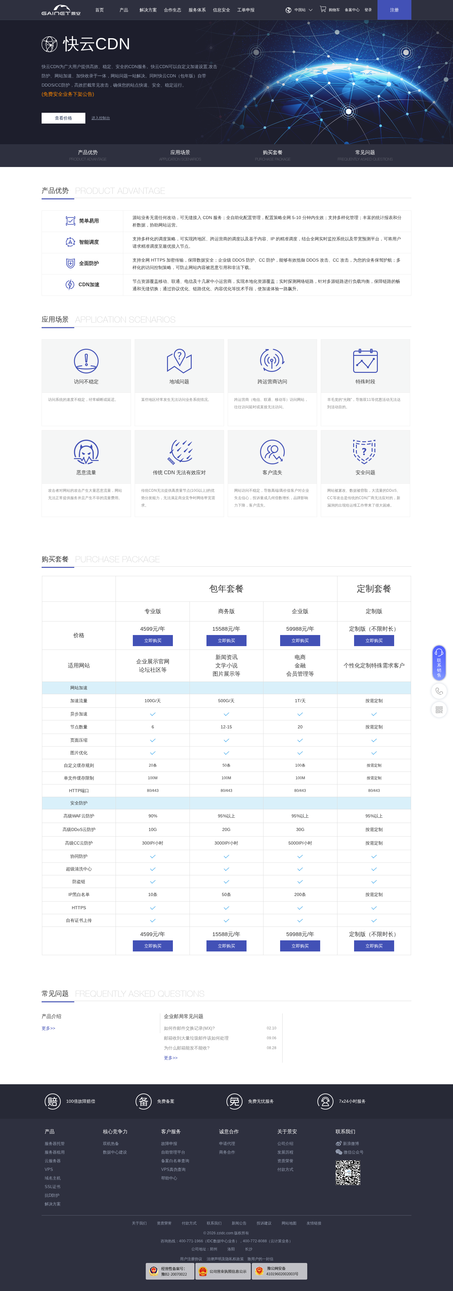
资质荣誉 (285, 1161)
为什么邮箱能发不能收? (187, 1047)
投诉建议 (264, 1223)
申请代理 (227, 1143)
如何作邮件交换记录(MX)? (189, 1028)
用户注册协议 (191, 1259)
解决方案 (53, 1204)
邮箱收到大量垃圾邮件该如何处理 (196, 1038)
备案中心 (352, 10)
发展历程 (285, 1152)
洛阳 (231, 1249)
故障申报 (169, 1143)
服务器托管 (55, 1143)
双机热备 (111, 1143)
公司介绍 (285, 1143)
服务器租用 (55, 1152)
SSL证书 (52, 1186)
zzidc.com (225, 1233)
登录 (368, 10)
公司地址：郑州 (204, 1249)
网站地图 (289, 1223)
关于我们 (139, 1223)
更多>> (48, 1028)
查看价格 (63, 118)
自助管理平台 (173, 1152)
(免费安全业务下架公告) (68, 94)
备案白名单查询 (175, 1161)
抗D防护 (52, 1195)
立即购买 (152, 640)
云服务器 (53, 1161)
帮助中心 (169, 1178)
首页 (99, 9)
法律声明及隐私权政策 (225, 1259)
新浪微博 (351, 1143)
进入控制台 (101, 118)
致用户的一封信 (260, 1259)
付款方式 (285, 1169)
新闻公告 (239, 1223)
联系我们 (345, 1131)
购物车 (334, 10)
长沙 (248, 1249)
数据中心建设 (115, 1152)
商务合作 (227, 1152)
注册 (394, 9)
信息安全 (221, 9)
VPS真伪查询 (173, 1169)
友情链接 (314, 1223)
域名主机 (53, 1178)
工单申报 (246, 9)
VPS (49, 1169)
